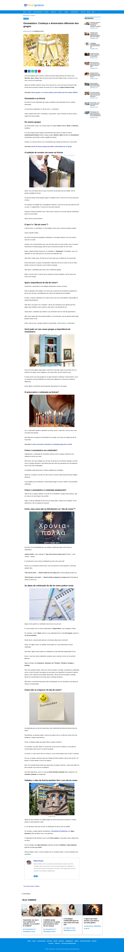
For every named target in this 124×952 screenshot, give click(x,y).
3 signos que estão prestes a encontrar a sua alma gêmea (95, 55)
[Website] (37, 876)
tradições (37, 886)
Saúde (55, 941)
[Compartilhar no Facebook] (29, 71)
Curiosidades (41, 941)
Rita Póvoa (89, 926)
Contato (57, 943)
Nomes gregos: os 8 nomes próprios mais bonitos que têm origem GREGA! (54, 92)
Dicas (34, 941)
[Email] (35, 876)
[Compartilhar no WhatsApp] (32, 71)
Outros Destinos (85, 941)
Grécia (76, 941)
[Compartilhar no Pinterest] (39, 71)
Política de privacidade (68, 943)
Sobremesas (69, 941)
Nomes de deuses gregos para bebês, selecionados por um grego (51, 146)
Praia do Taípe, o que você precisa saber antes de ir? (95, 104)
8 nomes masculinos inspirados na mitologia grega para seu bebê (51, 444)
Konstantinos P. (30, 929)
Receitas (61, 941)
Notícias (49, 941)
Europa (94, 941)
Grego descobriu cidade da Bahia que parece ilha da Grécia (95, 84)
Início (29, 941)
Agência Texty (70, 928)
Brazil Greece (28, 31)
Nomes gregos (30, 886)
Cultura (32, 15)
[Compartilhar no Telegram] (36, 71)
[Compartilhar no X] (26, 71)
